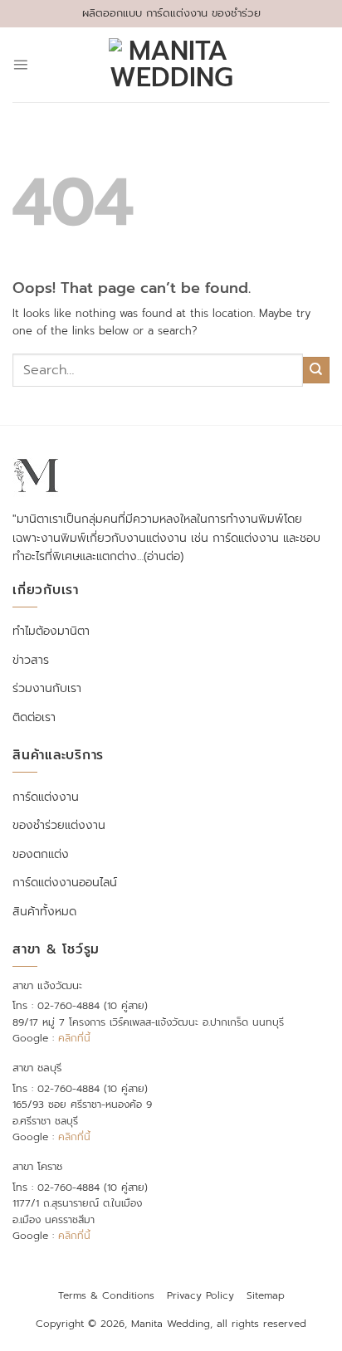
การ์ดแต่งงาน (45, 797)
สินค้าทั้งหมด (44, 911)
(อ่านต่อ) (163, 556)
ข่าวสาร (30, 660)
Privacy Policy (200, 1295)
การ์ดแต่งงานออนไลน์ (64, 882)
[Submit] (316, 370)
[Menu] (20, 64)
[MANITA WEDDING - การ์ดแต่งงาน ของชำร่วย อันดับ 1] (171, 64)
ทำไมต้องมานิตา (51, 631)
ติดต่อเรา (34, 717)
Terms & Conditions (106, 1295)
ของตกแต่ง (40, 854)
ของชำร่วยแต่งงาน (58, 825)
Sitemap (266, 1295)
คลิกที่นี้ (74, 1038)
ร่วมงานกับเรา (46, 688)
